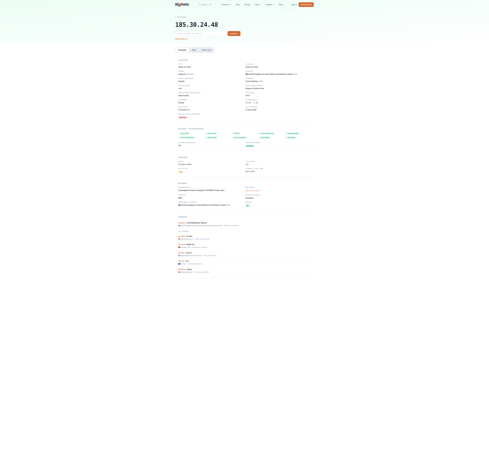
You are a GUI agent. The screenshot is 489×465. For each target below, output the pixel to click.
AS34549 (181, 245)
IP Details (182, 50)
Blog (281, 4)
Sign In (294, 4)
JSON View (206, 50)
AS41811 (181, 223)
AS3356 (181, 253)
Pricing (247, 4)
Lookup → (234, 33)
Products (225, 4)
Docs (238, 4)
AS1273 (181, 261)
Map (194, 50)
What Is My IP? (181, 39)
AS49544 (181, 269)
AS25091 (181, 236)
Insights (269, 4)
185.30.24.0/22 (253, 191)
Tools (256, 4)
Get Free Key (306, 4)
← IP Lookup (180, 17)
